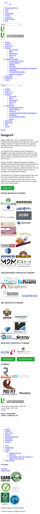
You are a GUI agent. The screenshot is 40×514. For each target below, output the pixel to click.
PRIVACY (12, 455)
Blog (6, 21)
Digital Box (9, 78)
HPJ (22, 508)
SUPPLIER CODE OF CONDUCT (21, 457)
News (7, 10)
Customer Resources (11, 59)
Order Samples (10, 19)
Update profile (5, 470)
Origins (7, 42)
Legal (7, 451)
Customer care (9, 105)
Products (8, 435)
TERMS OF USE (15, 453)
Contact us (8, 17)
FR (10, 4)
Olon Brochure (8, 359)
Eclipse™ (8, 44)
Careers (7, 15)
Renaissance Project (11, 8)
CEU (6, 11)
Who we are (9, 433)
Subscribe (4, 469)
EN (6, 2)
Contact (7, 449)
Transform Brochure (25, 359)
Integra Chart (7, 188)
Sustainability (9, 13)
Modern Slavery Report (16, 459)
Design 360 (8, 438)
